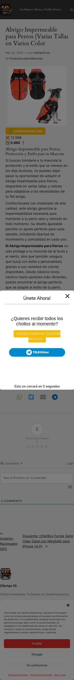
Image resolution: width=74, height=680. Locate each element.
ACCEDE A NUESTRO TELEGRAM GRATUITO (38, 336)
